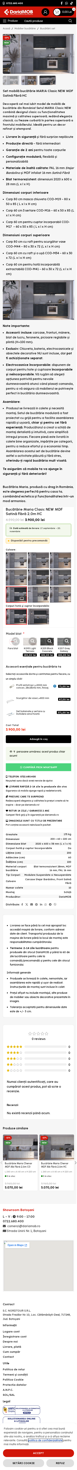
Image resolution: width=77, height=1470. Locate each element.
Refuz (60, 1463)
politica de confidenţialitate (45, 1440)
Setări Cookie (24, 1463)
